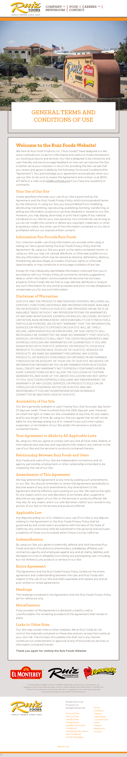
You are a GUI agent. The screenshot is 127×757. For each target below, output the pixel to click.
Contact (76, 10)
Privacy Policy (73, 713)
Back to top (63, 746)
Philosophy (100, 716)
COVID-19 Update (74, 737)
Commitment (101, 719)
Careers (89, 6)
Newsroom (55, 10)
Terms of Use (72, 716)
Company (54, 6)
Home (97, 707)
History (98, 714)
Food (73, 6)
